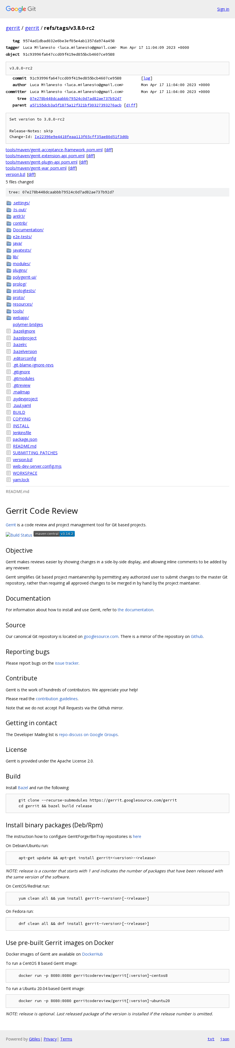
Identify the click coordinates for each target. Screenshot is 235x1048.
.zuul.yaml (22, 405)
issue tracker (67, 663)
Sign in (223, 9)
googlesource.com (101, 636)
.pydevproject (25, 398)
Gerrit (11, 524)
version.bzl (15, 174)
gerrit (13, 27)
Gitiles (34, 1039)
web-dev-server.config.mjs (37, 466)
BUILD (19, 412)
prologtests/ (24, 290)
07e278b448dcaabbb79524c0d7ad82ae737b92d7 (76, 98)
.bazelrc (20, 344)
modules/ (21, 263)
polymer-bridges (28, 324)
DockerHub (92, 954)
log (146, 78)
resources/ (23, 304)
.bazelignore (24, 331)
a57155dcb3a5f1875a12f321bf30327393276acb (76, 105)
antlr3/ (19, 216)
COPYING (22, 419)
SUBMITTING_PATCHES (35, 452)
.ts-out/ (19, 209)
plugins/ (20, 270)
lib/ (15, 256)
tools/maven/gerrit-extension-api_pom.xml (45, 155)
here (137, 836)
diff (130, 105)
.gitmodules (23, 378)
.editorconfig (24, 358)
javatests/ (22, 250)
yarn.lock (21, 479)
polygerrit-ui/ (24, 277)
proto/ (19, 297)
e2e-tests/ (22, 236)
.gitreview (21, 385)
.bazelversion (25, 351)
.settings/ (21, 202)
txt (210, 1038)
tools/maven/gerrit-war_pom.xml (36, 168)
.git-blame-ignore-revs (33, 365)
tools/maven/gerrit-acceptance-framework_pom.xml (54, 149)
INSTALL (21, 425)
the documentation (135, 609)
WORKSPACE (25, 473)
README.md (24, 446)
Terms (66, 1039)
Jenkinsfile (22, 432)
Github (197, 636)
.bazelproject (25, 338)
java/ (17, 243)
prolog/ (19, 284)
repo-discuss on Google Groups (88, 734)
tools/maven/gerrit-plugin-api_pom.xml (41, 162)
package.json (25, 439)
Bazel (23, 787)
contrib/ (20, 223)
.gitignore (21, 371)
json (224, 1038)
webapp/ (21, 317)
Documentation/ (28, 229)
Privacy (50, 1039)
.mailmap (21, 392)
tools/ (18, 311)
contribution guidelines (57, 698)
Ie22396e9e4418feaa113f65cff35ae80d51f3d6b (82, 136)
